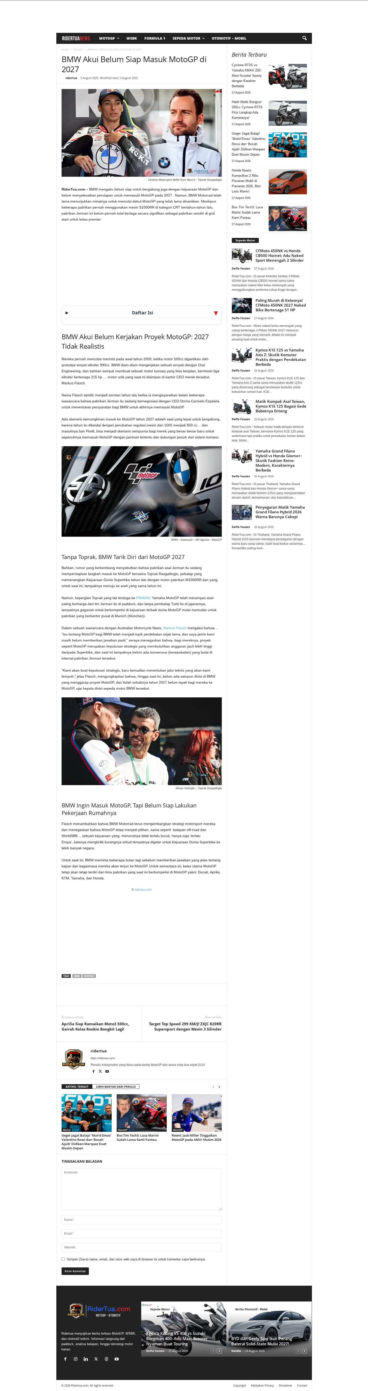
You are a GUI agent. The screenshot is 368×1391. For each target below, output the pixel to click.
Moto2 (67, 1130)
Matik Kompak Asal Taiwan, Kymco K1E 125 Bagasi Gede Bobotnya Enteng (281, 406)
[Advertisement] (142, 264)
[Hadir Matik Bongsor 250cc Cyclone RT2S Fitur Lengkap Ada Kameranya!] (288, 113)
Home (65, 49)
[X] (78, 998)
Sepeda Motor (186, 38)
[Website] (107, 1359)
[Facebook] (67, 998)
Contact (302, 1385)
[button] (304, 38)
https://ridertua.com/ (103, 1058)
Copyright (239, 1385)
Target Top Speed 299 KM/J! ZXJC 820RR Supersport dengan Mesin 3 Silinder (185, 1026)
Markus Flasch (175, 628)
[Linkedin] (101, 998)
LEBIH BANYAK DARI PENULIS (116, 1086)
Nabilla (236, 1351)
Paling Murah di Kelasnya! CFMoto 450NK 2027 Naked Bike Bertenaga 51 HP (281, 305)
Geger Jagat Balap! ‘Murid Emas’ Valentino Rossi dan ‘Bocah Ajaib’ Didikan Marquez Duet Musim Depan (86, 1141)
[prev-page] (213, 1086)
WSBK (131, 38)
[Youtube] (107, 1072)
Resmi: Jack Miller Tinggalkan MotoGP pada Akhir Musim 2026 (196, 1137)
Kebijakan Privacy (262, 1385)
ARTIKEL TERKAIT (77, 1086)
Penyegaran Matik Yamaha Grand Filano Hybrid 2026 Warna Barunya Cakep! (280, 512)
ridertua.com (143, 889)
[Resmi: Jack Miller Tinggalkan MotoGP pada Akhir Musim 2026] (197, 1113)
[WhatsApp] (90, 998)
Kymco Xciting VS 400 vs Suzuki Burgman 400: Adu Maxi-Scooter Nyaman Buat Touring (177, 1339)
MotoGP (107, 38)
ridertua (71, 78)
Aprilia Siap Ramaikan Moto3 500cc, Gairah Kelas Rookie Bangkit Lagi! (95, 1026)
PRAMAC (143, 598)
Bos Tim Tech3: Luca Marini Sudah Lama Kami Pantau (138, 1137)
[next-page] (219, 1086)
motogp (89, 976)
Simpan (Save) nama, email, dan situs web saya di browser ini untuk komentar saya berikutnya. (136, 1259)
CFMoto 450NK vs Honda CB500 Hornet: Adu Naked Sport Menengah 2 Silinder (280, 255)
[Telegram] (113, 998)
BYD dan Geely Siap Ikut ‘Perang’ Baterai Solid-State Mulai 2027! (262, 1341)
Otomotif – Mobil (229, 38)
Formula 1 (154, 38)
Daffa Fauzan (241, 268)
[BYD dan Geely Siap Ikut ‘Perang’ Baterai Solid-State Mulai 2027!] (269, 1329)
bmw (77, 976)
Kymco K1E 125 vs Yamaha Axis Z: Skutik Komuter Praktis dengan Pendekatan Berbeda (281, 357)
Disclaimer (285, 1385)
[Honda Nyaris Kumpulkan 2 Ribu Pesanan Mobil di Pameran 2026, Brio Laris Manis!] (288, 181)
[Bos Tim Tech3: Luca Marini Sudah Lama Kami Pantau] (142, 1113)
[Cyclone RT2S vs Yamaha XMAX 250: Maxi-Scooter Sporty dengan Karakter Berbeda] (288, 76)
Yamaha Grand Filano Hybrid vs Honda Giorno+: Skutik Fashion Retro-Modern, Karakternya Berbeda (279, 460)
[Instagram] (77, 1359)
